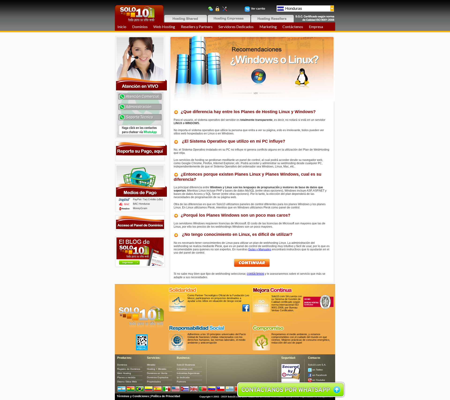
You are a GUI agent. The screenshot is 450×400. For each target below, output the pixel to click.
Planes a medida (126, 377)
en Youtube (318, 380)
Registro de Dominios (128, 369)
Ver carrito (258, 8)
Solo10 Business (186, 364)
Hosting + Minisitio (156, 369)
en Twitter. (317, 369)
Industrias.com (184, 369)
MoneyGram (140, 208)
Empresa (316, 26)
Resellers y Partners (197, 26)
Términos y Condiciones (133, 396)
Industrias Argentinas (188, 373)
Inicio (121, 26)
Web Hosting (164, 26)
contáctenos (255, 273)
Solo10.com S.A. (317, 364)
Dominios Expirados (157, 377)
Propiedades (154, 381)
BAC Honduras (141, 203)
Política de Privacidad (165, 396)
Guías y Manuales (259, 249)
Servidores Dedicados (236, 26)
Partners (181, 381)
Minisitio (151, 364)
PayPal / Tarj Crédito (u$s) (148, 199)
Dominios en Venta (157, 373)
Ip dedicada (183, 377)
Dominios (140, 26)
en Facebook (319, 375)
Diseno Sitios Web (127, 381)
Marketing (268, 26)
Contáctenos (292, 26)
